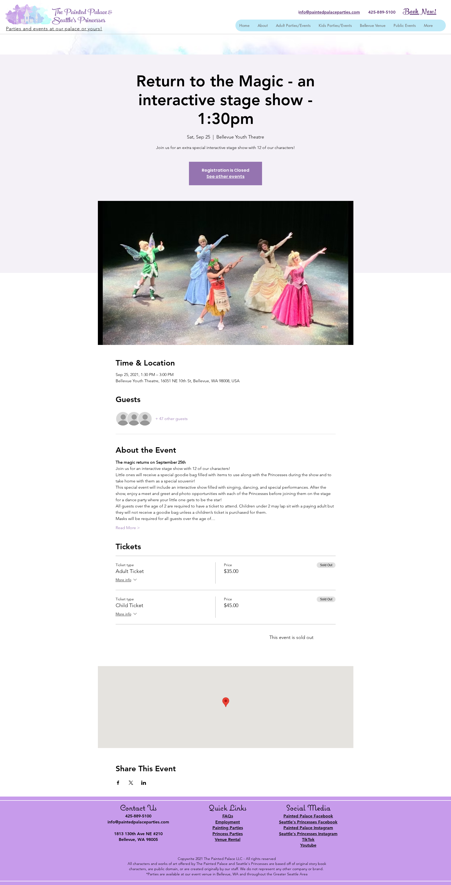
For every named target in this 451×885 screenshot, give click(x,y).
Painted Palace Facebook (308, 816)
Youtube (308, 845)
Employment (227, 822)
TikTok (308, 839)
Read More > (128, 527)
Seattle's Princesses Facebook (308, 822)
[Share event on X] (130, 783)
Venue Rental (227, 839)
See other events (225, 177)
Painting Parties (227, 827)
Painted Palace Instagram (308, 827)
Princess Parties (227, 833)
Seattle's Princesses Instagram (308, 833)
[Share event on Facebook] (118, 783)
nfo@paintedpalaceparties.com (329, 12)
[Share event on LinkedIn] (143, 783)
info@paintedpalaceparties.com (138, 822)
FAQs (227, 816)
